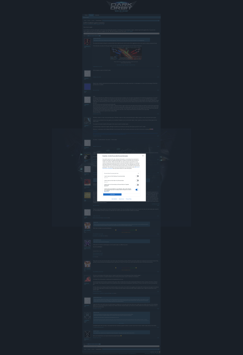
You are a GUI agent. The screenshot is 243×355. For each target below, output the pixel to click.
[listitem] (121, 173)
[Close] (143, 156)
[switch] (137, 176)
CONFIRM (112, 194)
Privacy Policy (128, 198)
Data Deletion (114, 198)
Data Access (121, 198)
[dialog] (121, 177)
